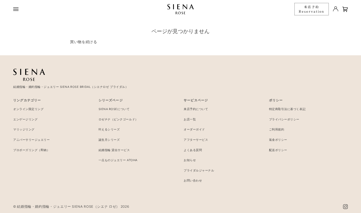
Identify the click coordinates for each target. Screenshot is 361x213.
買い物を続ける (83, 42)
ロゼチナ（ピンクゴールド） (118, 119)
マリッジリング (24, 129)
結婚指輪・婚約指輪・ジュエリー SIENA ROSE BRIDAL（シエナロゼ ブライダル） (70, 87)
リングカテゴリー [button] (27, 100)
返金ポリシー (278, 140)
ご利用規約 (276, 129)
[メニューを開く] (16, 9)
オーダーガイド (194, 129)
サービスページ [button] (196, 100)
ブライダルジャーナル (199, 170)
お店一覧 (190, 119)
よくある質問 (193, 150)
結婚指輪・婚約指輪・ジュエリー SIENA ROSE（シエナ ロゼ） (68, 207)
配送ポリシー (278, 150)
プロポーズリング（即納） (31, 150)
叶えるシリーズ (109, 129)
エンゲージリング (25, 119)
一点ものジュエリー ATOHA (118, 160)
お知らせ (190, 160)
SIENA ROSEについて (114, 109)
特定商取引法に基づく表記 (287, 109)
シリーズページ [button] (111, 100)
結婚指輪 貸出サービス (114, 150)
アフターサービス (196, 140)
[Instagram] (345, 206)
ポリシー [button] (276, 100)
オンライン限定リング (28, 109)
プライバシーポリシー (284, 119)
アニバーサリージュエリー (31, 140)
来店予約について (196, 109)
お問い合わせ (193, 180)
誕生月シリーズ (109, 140)
